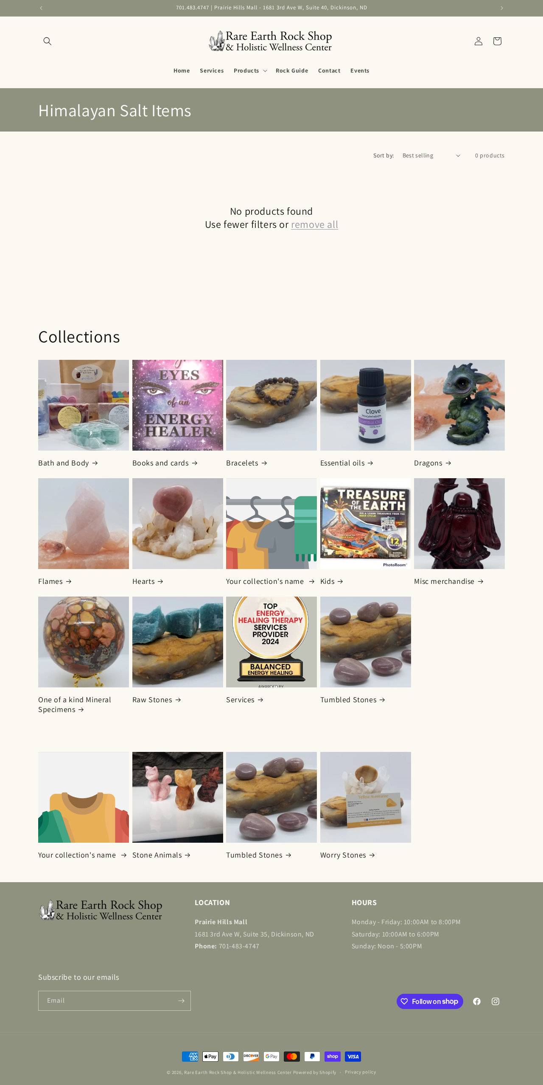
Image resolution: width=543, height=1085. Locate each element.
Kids (327, 581)
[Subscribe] (181, 1001)
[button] (47, 41)
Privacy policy (360, 1072)
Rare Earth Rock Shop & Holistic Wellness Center (238, 1072)
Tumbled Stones (348, 699)
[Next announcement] (502, 8)
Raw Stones (152, 699)
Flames (50, 581)
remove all (314, 224)
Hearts (143, 581)
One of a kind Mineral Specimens (75, 704)
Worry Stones (343, 855)
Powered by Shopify (315, 1072)
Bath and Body (63, 463)
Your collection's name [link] (266, 581)
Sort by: (383, 155)
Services (240, 699)
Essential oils (342, 463)
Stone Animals (157, 855)
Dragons (428, 463)
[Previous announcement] (41, 8)
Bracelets (242, 463)
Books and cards (160, 463)
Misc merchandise (444, 581)
